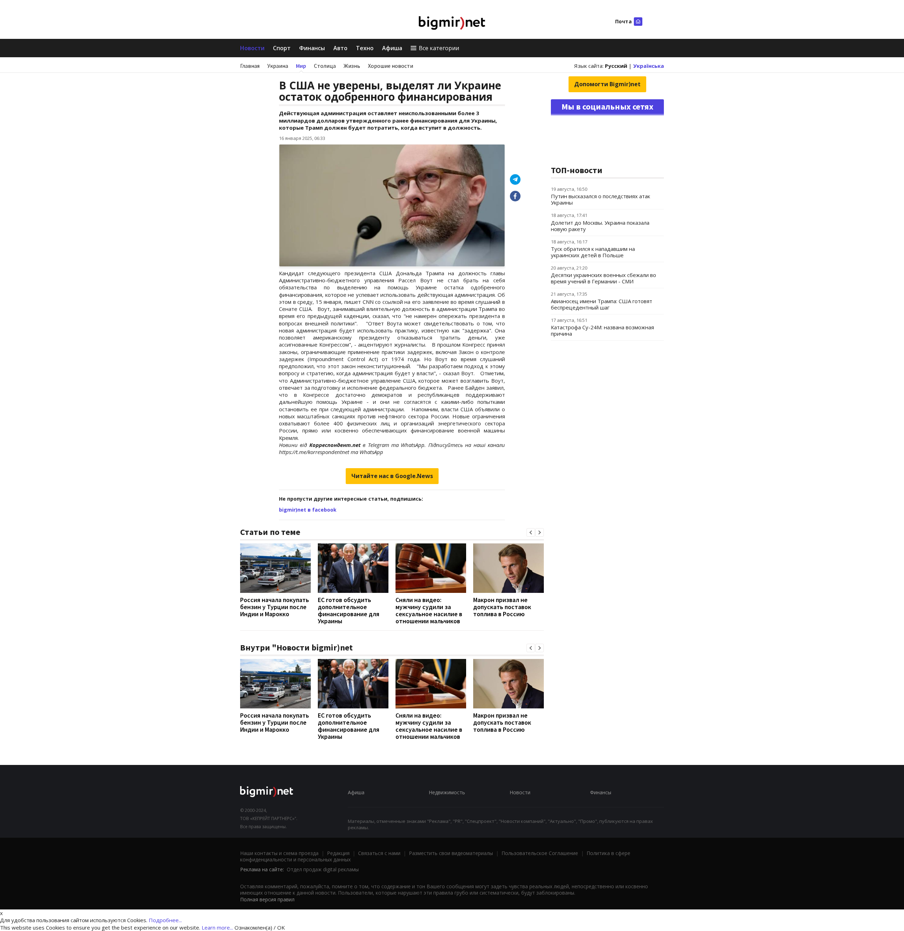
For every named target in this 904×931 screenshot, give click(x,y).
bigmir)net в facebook (308, 509)
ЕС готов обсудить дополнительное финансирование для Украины (348, 610)
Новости (252, 48)
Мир (301, 65)
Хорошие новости (390, 65)
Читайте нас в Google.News (392, 476)
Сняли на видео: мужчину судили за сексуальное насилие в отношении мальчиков (429, 610)
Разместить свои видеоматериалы (451, 853)
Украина (277, 65)
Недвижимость (447, 792)
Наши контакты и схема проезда (279, 853)
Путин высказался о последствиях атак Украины (600, 199)
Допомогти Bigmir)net (607, 84)
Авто (340, 48)
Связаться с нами (379, 853)
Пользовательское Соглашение (539, 853)
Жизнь (352, 65)
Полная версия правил (267, 899)
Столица (325, 65)
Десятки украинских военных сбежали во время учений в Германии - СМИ (603, 278)
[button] (531, 532)
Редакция (338, 853)
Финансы (312, 48)
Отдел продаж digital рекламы (323, 869)
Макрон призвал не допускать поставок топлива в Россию (502, 607)
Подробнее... (165, 920)
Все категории (439, 48)
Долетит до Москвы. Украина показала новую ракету (600, 225)
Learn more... (217, 927)
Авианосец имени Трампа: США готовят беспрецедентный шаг (601, 304)
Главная (250, 65)
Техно (365, 48)
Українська (648, 65)
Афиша (392, 48)
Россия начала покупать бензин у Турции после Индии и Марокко (274, 607)
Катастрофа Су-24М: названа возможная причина (602, 330)
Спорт (282, 48)
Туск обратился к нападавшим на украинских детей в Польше (593, 252)
